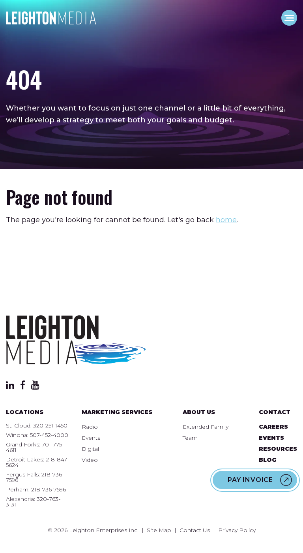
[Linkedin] (10, 386)
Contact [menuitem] (274, 412)
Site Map (159, 530)
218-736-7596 (48, 489)
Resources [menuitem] (278, 448)
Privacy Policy (237, 530)
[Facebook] (23, 387)
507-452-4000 (49, 435)
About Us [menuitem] (199, 412)
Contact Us (195, 530)
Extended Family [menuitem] (205, 426)
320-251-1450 (50, 425)
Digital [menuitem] (90, 448)
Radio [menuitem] (90, 426)
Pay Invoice (250, 480)
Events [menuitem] (91, 437)
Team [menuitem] (190, 437)
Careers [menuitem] (273, 426)
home (226, 220)
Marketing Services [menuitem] (117, 412)
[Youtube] (35, 387)
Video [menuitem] (90, 459)
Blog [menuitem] (268, 459)
